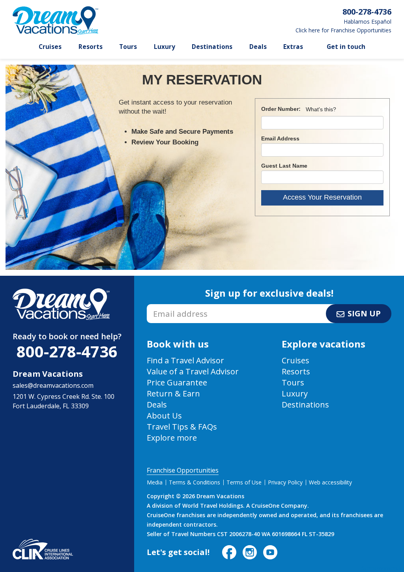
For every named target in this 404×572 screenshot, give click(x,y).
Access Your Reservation (322, 197)
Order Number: (281, 109)
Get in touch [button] (346, 47)
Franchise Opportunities (183, 470)
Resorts (91, 46)
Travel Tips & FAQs (182, 426)
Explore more (172, 437)
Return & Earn (173, 393)
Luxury (164, 46)
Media (155, 482)
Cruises (50, 46)
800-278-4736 (67, 351)
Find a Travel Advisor (185, 360)
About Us (164, 415)
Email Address (280, 138)
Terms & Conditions (194, 482)
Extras (293, 46)
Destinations (212, 46)
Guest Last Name (284, 165)
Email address (167, 306)
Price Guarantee (177, 382)
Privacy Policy (285, 482)
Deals (258, 46)
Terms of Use (244, 482)
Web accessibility (330, 482)
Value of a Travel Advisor (193, 371)
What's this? (321, 109)
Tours (128, 46)
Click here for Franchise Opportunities (343, 30)
